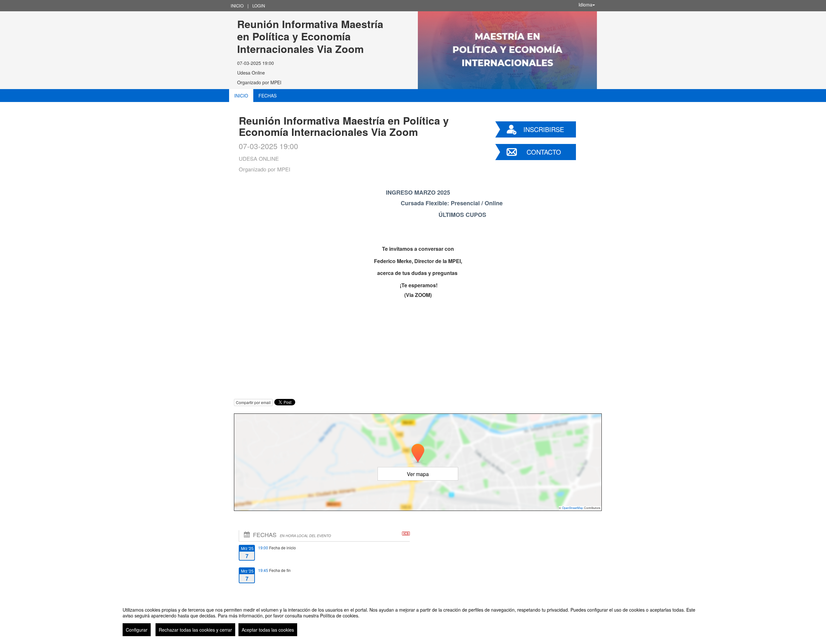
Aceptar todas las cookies (268, 629)
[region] (413, 619)
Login (258, 6)
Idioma (585, 4)
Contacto (544, 152)
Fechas (267, 95)
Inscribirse (543, 129)
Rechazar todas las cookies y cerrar (195, 629)
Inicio (237, 6)
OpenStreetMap (572, 508)
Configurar (136, 629)
